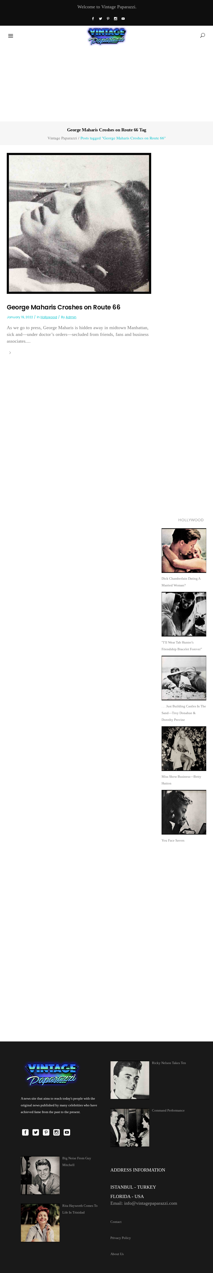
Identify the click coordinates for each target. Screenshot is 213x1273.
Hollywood (49, 317)
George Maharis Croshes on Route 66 (63, 307)
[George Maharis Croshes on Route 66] (79, 223)
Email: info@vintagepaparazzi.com (143, 1203)
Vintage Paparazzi (62, 138)
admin (71, 317)
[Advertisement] (106, 82)
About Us (117, 1254)
